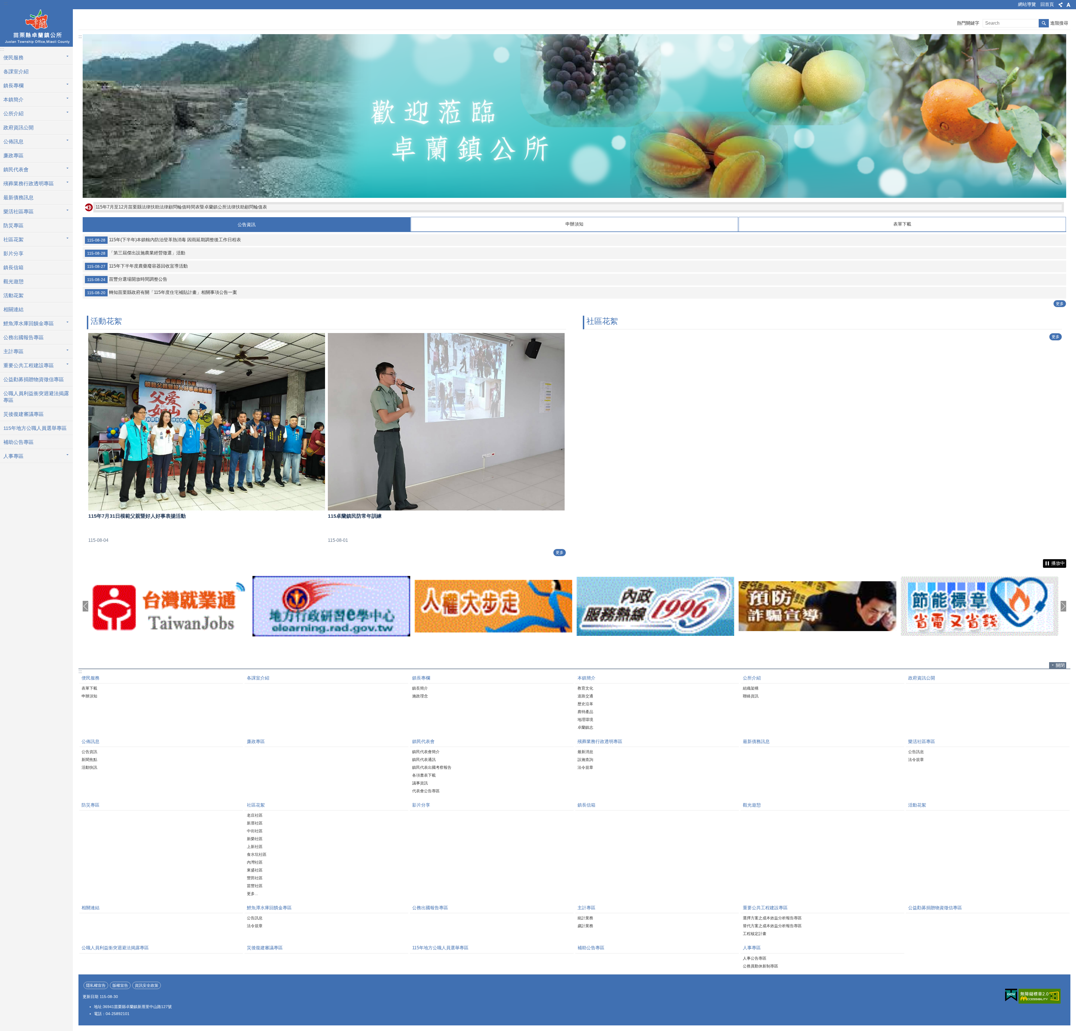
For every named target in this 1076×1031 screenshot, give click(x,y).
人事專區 (752, 947)
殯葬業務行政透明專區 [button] (28, 183)
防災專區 (13, 225)
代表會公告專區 (426, 791)
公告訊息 (916, 751)
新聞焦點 (89, 759)
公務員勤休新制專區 (760, 966)
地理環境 (585, 719)
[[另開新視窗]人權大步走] (331, 606)
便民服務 (90, 678)
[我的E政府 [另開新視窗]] (1011, 995)
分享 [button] (1060, 4)
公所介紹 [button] (13, 113)
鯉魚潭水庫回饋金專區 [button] (28, 323)
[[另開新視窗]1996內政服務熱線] (493, 606)
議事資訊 (420, 783)
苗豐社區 (255, 886)
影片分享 (13, 253)
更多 (1060, 303)
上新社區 (255, 846)
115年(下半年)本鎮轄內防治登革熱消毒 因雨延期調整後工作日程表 (164, 239)
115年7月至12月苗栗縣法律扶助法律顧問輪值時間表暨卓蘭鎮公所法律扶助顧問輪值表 (181, 207)
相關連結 (13, 309)
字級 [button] (1068, 4)
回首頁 (1047, 4)
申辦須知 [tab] (574, 224)
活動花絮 (13, 295)
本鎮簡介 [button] (13, 99)
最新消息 (585, 751)
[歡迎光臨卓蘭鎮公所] (574, 116)
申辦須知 (89, 696)
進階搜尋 (1059, 23)
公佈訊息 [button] (13, 141)
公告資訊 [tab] (247, 224)
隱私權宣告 (96, 985)
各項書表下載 (424, 775)
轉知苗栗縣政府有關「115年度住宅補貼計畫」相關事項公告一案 (162, 292)
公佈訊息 (90, 741)
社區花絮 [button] (13, 239)
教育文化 (585, 688)
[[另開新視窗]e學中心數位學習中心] (169, 606)
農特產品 (585, 711)
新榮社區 (255, 838)
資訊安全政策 (146, 985)
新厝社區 (255, 823)
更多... (252, 893)
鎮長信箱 (13, 267)
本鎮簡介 (586, 678)
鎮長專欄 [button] (13, 85)
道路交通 (585, 696)
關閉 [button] (1060, 665)
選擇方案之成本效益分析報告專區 (772, 918)
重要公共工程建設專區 (765, 907)
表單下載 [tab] (902, 224)
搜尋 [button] (1044, 23)
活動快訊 (89, 767)
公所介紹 (752, 678)
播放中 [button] (1058, 563)
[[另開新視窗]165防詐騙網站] (655, 606)
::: (6, 3)
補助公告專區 (18, 442)
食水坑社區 (256, 854)
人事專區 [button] (13, 456)
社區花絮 (256, 805)
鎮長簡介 (420, 688)
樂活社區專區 (921, 741)
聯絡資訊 (751, 696)
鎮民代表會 (423, 741)
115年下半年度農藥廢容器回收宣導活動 (137, 266)
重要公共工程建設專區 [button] (28, 365)
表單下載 (89, 688)
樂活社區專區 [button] (18, 211)
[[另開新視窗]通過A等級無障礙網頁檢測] (1040, 996)
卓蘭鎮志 (585, 727)
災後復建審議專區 (23, 414)
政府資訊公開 (18, 127)
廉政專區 (13, 155)
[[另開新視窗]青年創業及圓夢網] (979, 606)
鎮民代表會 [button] (16, 169)
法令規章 (585, 767)
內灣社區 (255, 862)
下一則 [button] (1063, 606)
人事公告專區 (754, 958)
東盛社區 (255, 870)
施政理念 (420, 696)
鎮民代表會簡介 (426, 751)
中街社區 (255, 831)
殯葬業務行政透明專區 (600, 741)
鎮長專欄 (421, 678)
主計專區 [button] (13, 351)
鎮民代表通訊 (424, 759)
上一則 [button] (85, 606)
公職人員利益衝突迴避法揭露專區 (36, 397)
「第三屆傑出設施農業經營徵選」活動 (136, 253)
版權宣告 (120, 985)
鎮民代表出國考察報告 (431, 767)
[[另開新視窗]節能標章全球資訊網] (817, 606)
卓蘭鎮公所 (36, 27)
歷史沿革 (585, 704)
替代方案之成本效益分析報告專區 (772, 926)
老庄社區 (255, 815)
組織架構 (751, 688)
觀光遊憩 (13, 281)
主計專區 (586, 907)
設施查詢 (585, 759)
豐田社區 (255, 878)
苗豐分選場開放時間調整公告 (127, 279)
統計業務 (585, 918)
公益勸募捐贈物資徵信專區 (33, 379)
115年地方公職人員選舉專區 (35, 428)
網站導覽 (1027, 4)
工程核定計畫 (754, 933)
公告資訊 (89, 751)
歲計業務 (585, 926)
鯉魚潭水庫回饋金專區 (269, 907)
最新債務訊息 (18, 197)
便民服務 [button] (13, 57)
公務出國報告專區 (23, 337)
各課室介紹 (16, 71)
